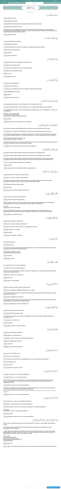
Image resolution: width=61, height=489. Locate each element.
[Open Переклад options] (41, 3)
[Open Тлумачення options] (58, 3)
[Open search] (53, 1)
